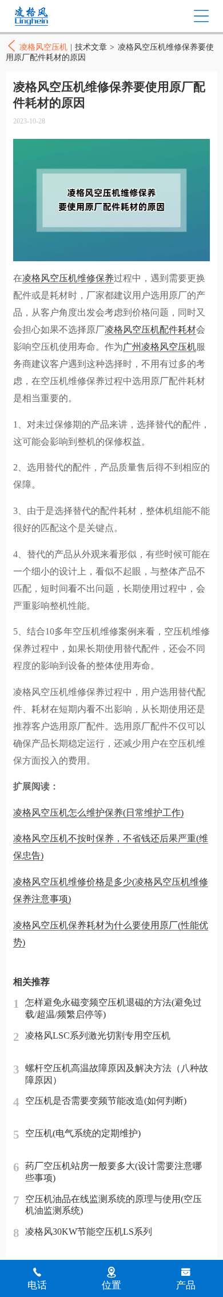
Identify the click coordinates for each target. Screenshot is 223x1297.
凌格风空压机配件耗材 (150, 329)
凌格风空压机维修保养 (68, 278)
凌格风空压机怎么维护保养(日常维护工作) (98, 812)
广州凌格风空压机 (159, 347)
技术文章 (91, 47)
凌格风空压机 (55, 16)
